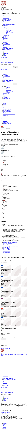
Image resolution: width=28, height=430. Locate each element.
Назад (4, 118)
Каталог (5, 36)
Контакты (8, 33)
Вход (4, 428)
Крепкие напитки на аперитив (10, 242)
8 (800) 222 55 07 (4, 57)
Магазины (5, 38)
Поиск (15, 83)
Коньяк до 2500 (6, 252)
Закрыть (15, 67)
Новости (5, 42)
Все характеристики (5, 167)
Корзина (5, 425)
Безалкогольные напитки (9, 24)
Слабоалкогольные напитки (9, 23)
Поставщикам (6, 39)
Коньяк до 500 (6, 247)
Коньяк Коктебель (7, 244)
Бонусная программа (8, 48)
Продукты (5, 25)
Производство (9, 30)
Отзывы (5, 47)
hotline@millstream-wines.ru (7, 62)
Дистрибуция (6, 35)
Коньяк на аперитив (8, 243)
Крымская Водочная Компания (10, 246)
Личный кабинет (7, 49)
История (8, 28)
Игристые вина (6, 20)
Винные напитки (7, 21)
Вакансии (8, 31)
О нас (4, 27)
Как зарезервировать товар (9, 379)
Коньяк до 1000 (6, 248)
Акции (4, 37)
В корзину (3, 273)
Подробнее (3, 145)
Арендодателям (6, 44)
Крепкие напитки (7, 19)
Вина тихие (6, 18)
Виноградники (9, 32)
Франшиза (5, 43)
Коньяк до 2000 (6, 251)
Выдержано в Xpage (5, 412)
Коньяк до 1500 (6, 249)
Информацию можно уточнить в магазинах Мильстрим (13, 178)
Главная (5, 423)
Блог (4, 45)
